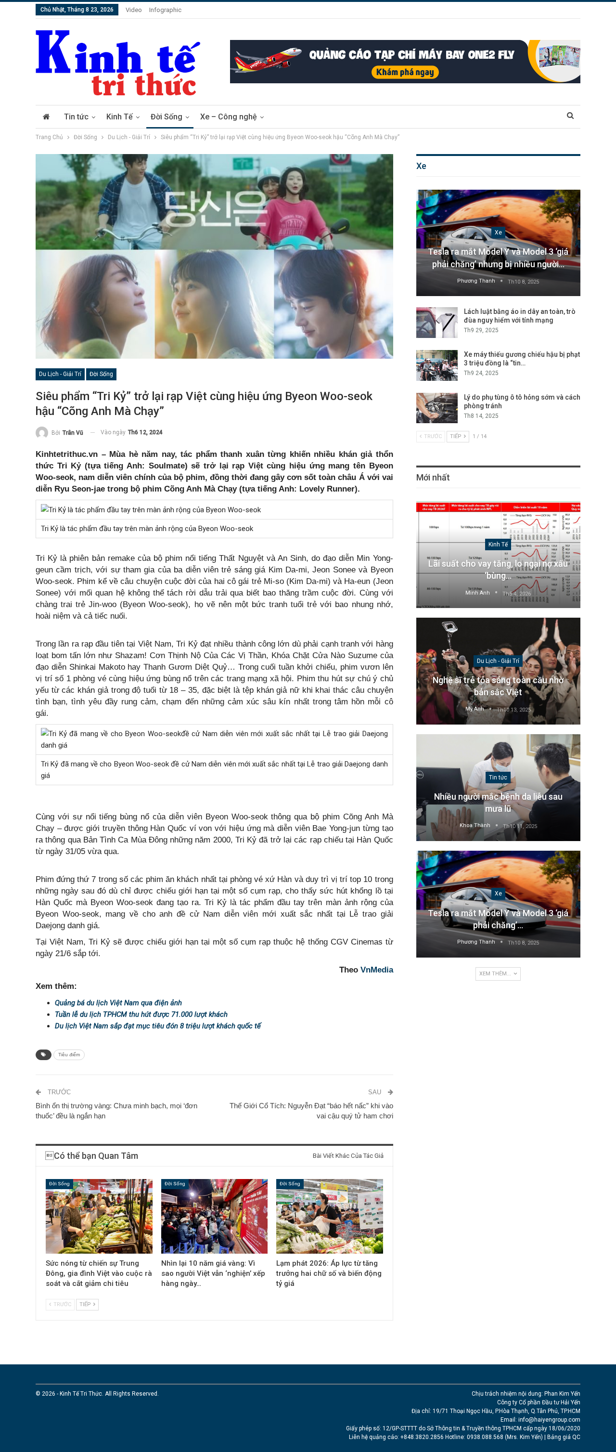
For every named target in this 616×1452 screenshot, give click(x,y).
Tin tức (76, 116)
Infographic (165, 9)
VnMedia (376, 969)
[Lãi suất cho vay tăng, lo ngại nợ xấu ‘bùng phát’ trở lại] (498, 555)
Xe (498, 232)
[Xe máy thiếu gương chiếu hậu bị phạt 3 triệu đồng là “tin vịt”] (437, 365)
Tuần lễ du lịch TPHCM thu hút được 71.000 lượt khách (141, 1014)
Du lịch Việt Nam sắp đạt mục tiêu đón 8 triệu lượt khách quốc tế (158, 1026)
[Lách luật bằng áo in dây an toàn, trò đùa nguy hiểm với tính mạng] (437, 322)
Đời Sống (166, 116)
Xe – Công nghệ (228, 116)
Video (134, 9)
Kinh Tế (119, 116)
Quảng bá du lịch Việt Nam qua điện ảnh (118, 1002)
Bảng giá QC (563, 1437)
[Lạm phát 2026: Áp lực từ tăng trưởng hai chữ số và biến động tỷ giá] (329, 1216)
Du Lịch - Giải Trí (60, 374)
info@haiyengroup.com (549, 1419)
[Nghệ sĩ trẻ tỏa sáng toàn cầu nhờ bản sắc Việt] (498, 671)
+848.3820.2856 (422, 1437)
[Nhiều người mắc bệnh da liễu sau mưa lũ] (498, 788)
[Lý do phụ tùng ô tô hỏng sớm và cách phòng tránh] (437, 408)
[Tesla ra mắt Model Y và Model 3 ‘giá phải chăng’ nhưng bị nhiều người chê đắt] (498, 243)
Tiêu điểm (69, 1054)
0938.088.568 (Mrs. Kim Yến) (505, 1437)
